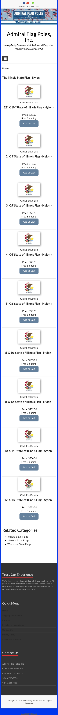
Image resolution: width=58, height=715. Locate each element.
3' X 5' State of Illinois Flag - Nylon (28, 205)
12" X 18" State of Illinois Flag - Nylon (28, 107)
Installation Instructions (13, 625)
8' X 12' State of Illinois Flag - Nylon (28, 401)
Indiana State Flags (17, 536)
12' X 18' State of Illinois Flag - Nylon (28, 500)
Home (5, 68)
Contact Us (7, 630)
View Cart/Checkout (11, 639)
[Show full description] (53, 108)
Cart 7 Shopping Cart (29, 714)
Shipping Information (12, 615)
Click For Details (29, 102)
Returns (6, 620)
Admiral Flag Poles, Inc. (29, 37)
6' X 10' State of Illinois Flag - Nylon (28, 352)
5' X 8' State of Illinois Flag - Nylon (28, 303)
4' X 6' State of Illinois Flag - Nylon (28, 254)
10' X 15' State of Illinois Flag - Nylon (28, 451)
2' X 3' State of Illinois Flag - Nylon (28, 156)
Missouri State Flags (18, 540)
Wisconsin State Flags (19, 544)
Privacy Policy (8, 635)
